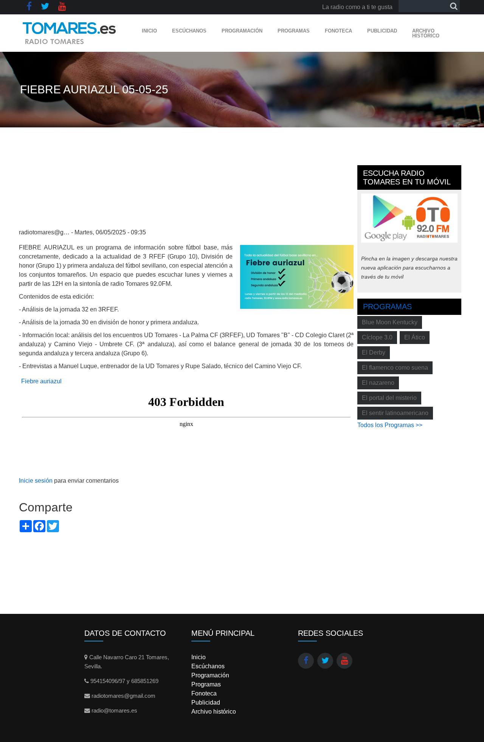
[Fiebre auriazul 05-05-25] (297, 276)
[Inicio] (69, 33)
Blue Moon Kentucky (389, 322)
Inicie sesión (36, 480)
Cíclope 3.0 (377, 337)
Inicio (149, 31)
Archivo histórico (425, 33)
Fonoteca (338, 31)
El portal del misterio (389, 398)
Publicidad (382, 31)
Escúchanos (189, 31)
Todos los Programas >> (389, 425)
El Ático (414, 337)
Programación (242, 31)
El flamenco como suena (395, 367)
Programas (294, 31)
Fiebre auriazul (41, 381)
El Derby (373, 352)
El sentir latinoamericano (395, 413)
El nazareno (378, 383)
